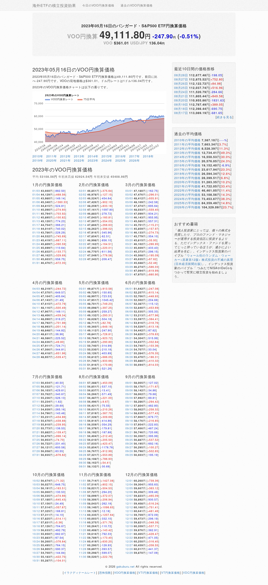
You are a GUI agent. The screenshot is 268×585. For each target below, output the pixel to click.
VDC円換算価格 (193, 573)
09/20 (129, 428)
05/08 (82, 307)
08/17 (82, 428)
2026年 (134, 160)
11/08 (82, 499)
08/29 (82, 458)
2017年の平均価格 (187, 169)
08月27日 (181, 79)
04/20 (36, 334)
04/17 (36, 322)
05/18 (82, 338)
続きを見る (224, 117)
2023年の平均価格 (187, 194)
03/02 (129, 194)
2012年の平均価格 (187, 148)
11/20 (82, 530)
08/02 (82, 386)
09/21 (129, 432)
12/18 (129, 522)
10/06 (36, 495)
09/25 (129, 439)
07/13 (36, 409)
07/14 (36, 413)
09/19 (129, 424)
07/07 (36, 394)
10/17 (36, 522)
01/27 (36, 255)
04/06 (36, 300)
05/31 (82, 368)
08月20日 (181, 100)
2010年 (37, 156)
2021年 (65, 160)
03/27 (129, 259)
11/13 (82, 511)
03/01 (129, 190)
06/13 (129, 319)
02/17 (82, 236)
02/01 (82, 190)
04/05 (36, 296)
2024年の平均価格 (187, 199)
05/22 (82, 345)
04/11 (36, 307)
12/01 (129, 480)
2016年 (120, 156)
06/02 (129, 292)
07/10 (36, 398)
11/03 (82, 488)
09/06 (129, 390)
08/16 (82, 424)
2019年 (37, 160)
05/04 (82, 300)
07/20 (36, 428)
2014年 (93, 156)
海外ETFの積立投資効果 (54, 5)
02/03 (82, 198)
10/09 (36, 499)
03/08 (129, 209)
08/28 (82, 455)
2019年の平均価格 (187, 178)
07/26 (36, 443)
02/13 (82, 221)
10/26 (36, 549)
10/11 (36, 507)
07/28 (36, 451)
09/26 (129, 443)
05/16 (82, 330)
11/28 (82, 549)
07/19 (36, 424)
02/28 (82, 259)
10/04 (36, 488)
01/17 (36, 225)
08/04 (82, 394)
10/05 (36, 492)
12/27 (129, 545)
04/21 (36, 338)
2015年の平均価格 (187, 161)
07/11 (36, 401)
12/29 (129, 552)
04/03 (36, 288)
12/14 (129, 514)
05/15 (82, 326)
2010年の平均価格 (187, 140)
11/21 (82, 534)
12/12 (129, 507)
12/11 (129, 503)
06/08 (129, 307)
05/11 (82, 319)
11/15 (82, 518)
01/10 (36, 209)
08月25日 (181, 88)
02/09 (82, 213)
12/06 (129, 492)
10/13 (36, 514)
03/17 (129, 236)
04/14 (36, 319)
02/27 (82, 255)
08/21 (82, 436)
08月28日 (181, 75)
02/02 (82, 194)
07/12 (36, 405)
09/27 (129, 447)
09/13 (129, 409)
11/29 (82, 552)
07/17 (36, 417)
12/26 (129, 541)
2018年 (148, 156)
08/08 (82, 401)
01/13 (36, 221)
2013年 (79, 156)
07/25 (36, 439)
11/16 (82, 522)
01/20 (36, 236)
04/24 (36, 342)
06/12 (129, 315)
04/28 (36, 357)
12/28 (129, 549)
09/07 (129, 394)
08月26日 (181, 83)
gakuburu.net (125, 566)
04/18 (36, 326)
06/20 (129, 334)
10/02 (36, 480)
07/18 (36, 420)
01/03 (36, 190)
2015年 (107, 156)
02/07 (82, 206)
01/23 (36, 240)
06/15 (129, 326)
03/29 (129, 267)
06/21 (129, 338)
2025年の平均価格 (187, 203)
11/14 (82, 514)
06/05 (129, 296)
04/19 (36, 330)
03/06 (129, 202)
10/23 (36, 537)
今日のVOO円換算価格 (98, 5)
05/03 (82, 296)
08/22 (82, 439)
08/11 (82, 413)
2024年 (107, 160)
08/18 (82, 432)
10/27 (36, 552)
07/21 (36, 432)
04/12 (36, 311)
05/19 (82, 342)
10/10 (36, 503)
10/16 (36, 518)
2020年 (51, 160)
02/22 (82, 244)
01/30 (36, 259)
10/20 (36, 534)
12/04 (129, 484)
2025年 (120, 160)
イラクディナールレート (80, 573)
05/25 (82, 357)
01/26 (36, 251)
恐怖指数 (105, 573)
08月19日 (181, 104)
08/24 (82, 447)
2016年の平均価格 (187, 165)
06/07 (129, 303)
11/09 (82, 503)
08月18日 (181, 108)
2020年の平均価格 (187, 182)
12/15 (129, 518)
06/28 (129, 357)
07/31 (36, 455)
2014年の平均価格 (187, 157)
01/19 (36, 232)
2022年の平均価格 (187, 190)
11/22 (82, 537)
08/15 (82, 420)
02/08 (82, 209)
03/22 (129, 247)
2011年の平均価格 (187, 144)
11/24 (82, 541)
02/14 (82, 225)
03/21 (129, 244)
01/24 (36, 244)
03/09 (129, 213)
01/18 (36, 228)
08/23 (82, 443)
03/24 (129, 255)
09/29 (129, 455)
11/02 (82, 484)
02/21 (82, 240)
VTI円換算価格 (148, 573)
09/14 (129, 413)
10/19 (36, 530)
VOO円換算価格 (124, 573)
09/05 (129, 386)
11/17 (82, 526)
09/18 (129, 420)
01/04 (36, 194)
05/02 (82, 292)
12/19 (129, 526)
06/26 (129, 349)
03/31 (129, 274)
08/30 (82, 462)
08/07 (82, 398)
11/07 (82, 495)
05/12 (82, 322)
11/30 (82, 556)
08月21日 (181, 96)
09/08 (129, 398)
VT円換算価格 (170, 573)
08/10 (82, 409)
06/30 (129, 364)
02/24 (82, 251)
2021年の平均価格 (187, 186)
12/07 (129, 495)
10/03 (36, 484)
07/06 (36, 390)
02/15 (82, 228)
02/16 (82, 232)
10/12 (36, 511)
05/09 (82, 311)
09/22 (129, 436)
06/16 (129, 330)
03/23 (129, 251)
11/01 (82, 480)
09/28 (129, 451)
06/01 (129, 288)
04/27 (36, 353)
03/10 (129, 217)
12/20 (129, 530)
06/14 (129, 322)
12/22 (129, 537)
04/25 (36, 345)
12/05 (129, 488)
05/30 (82, 364)
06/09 (129, 311)
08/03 (82, 390)
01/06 (36, 202)
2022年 (79, 160)
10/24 (36, 541)
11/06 (82, 492)
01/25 (36, 247)
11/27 (82, 545)
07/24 (36, 436)
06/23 (129, 345)
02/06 (82, 202)
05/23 (82, 349)
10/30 (36, 556)
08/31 (82, 466)
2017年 (134, 156)
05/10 (82, 315)
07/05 (36, 386)
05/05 (82, 303)
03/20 (129, 240)
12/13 (129, 511)
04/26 (36, 349)
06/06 (129, 300)
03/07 (129, 206)
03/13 (129, 221)
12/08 (129, 499)
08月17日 (181, 113)
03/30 (129, 270)
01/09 (36, 206)
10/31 (36, 560)
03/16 (129, 232)
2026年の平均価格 (187, 207)
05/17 (82, 334)
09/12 (129, 405)
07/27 (36, 447)
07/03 (36, 382)
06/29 (129, 360)
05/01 (82, 288)
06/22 (129, 342)
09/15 (129, 417)
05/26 (82, 360)
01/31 (36, 263)
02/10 (82, 217)
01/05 (36, 198)
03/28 (129, 263)
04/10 (36, 303)
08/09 (82, 405)
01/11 (36, 213)
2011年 (51, 156)
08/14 (82, 417)
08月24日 (181, 92)
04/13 (36, 315)
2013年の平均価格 (187, 152)
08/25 (82, 451)
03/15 (129, 228)
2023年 (93, 160)
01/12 (36, 217)
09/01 (129, 382)
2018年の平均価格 (187, 173)
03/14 (129, 225)
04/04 (36, 292)
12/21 (129, 534)
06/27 (129, 353)
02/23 (82, 247)
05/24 (82, 353)
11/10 (82, 507)
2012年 (65, 156)
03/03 (129, 198)
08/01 (82, 382)
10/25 (36, 545)
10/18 (36, 526)
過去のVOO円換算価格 (137, 5)
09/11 (129, 401)
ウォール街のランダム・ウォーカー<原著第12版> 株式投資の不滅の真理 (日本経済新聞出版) (203, 259)
